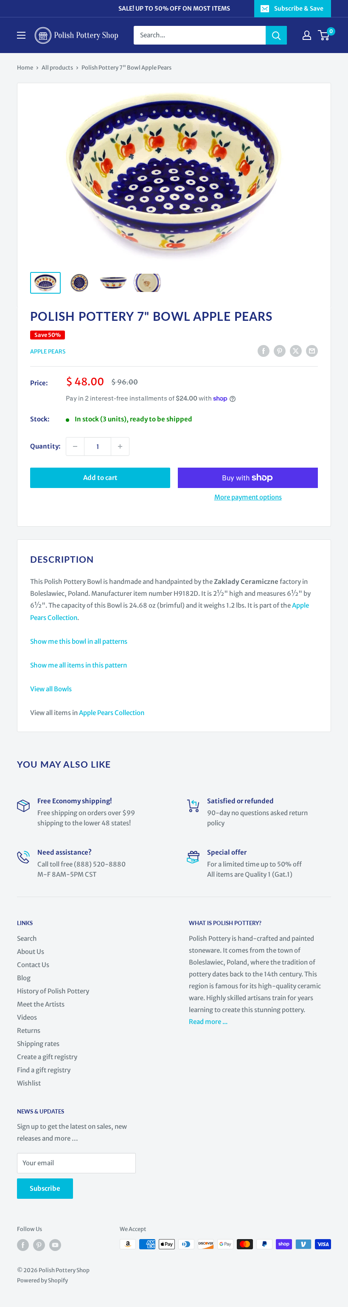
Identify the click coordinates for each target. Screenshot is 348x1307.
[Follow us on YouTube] (55, 1245)
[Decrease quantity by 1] (75, 446)
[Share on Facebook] (263, 351)
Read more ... (209, 1022)
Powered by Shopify (42, 1280)
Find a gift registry (43, 1070)
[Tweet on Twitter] (296, 351)
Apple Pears (47, 351)
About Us (30, 952)
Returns (28, 1031)
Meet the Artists (41, 1004)
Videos (27, 1017)
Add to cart (100, 478)
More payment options (248, 497)
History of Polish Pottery (53, 991)
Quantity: (45, 446)
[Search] (276, 35)
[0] (324, 35)
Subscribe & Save (298, 8)
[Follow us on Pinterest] (39, 1245)
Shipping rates (38, 1044)
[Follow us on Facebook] (23, 1245)
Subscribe (45, 1188)
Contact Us (33, 965)
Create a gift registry (47, 1057)
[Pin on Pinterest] (280, 351)
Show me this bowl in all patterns (78, 641)
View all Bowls (51, 689)
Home (25, 67)
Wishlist (29, 1083)
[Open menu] (21, 35)
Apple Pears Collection (111, 713)
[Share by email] (312, 351)
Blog (24, 978)
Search (27, 938)
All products (57, 67)
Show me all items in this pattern (78, 665)
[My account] (307, 35)
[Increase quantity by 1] (120, 446)
